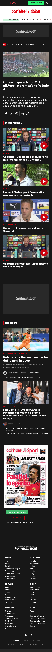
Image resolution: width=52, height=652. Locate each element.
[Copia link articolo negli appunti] (27, 113)
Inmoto (7, 592)
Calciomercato (10, 224)
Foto (31, 613)
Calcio (46, 20)
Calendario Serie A (30, 20)
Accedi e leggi (25, 522)
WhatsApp (36, 640)
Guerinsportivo (10, 597)
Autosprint (9, 590)
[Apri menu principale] (5, 3)
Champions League (12, 569)
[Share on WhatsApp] (16, 113)
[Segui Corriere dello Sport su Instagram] (31, 634)
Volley (32, 574)
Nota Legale (9, 616)
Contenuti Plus (11, 20)
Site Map (33, 600)
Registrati (33, 602)
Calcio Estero (10, 576)
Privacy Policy (10, 623)
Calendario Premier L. (38, 623)
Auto (7, 587)
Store (32, 592)
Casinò (32, 626)
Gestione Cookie (11, 618)
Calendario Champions (38, 618)
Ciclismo (33, 579)
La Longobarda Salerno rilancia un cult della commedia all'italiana (25, 429)
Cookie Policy (10, 621)
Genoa (41, 45)
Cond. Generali (10, 626)
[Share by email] (22, 113)
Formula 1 (33, 561)
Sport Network (10, 600)
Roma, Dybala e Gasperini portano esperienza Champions (26, 433)
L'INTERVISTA (9, 406)
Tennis (32, 569)
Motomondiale (35, 564)
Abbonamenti (35, 587)
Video (11, 45)
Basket (32, 566)
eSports (33, 576)
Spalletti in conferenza (32, 378)
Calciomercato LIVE (12, 378)
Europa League (11, 571)
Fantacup (8, 602)
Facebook (15, 640)
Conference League (12, 574)
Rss (31, 597)
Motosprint (9, 595)
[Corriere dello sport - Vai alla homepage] (26, 11)
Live (14, 3)
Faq (6, 628)
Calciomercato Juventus (15, 353)
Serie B (31, 45)
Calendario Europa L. (37, 621)
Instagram (24, 640)
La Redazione (10, 613)
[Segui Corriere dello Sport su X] (26, 634)
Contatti (8, 611)
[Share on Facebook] (6, 113)
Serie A (8, 564)
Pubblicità (33, 595)
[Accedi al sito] (47, 3)
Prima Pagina (34, 590)
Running (33, 571)
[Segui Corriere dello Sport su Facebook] (20, 634)
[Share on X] (11, 113)
